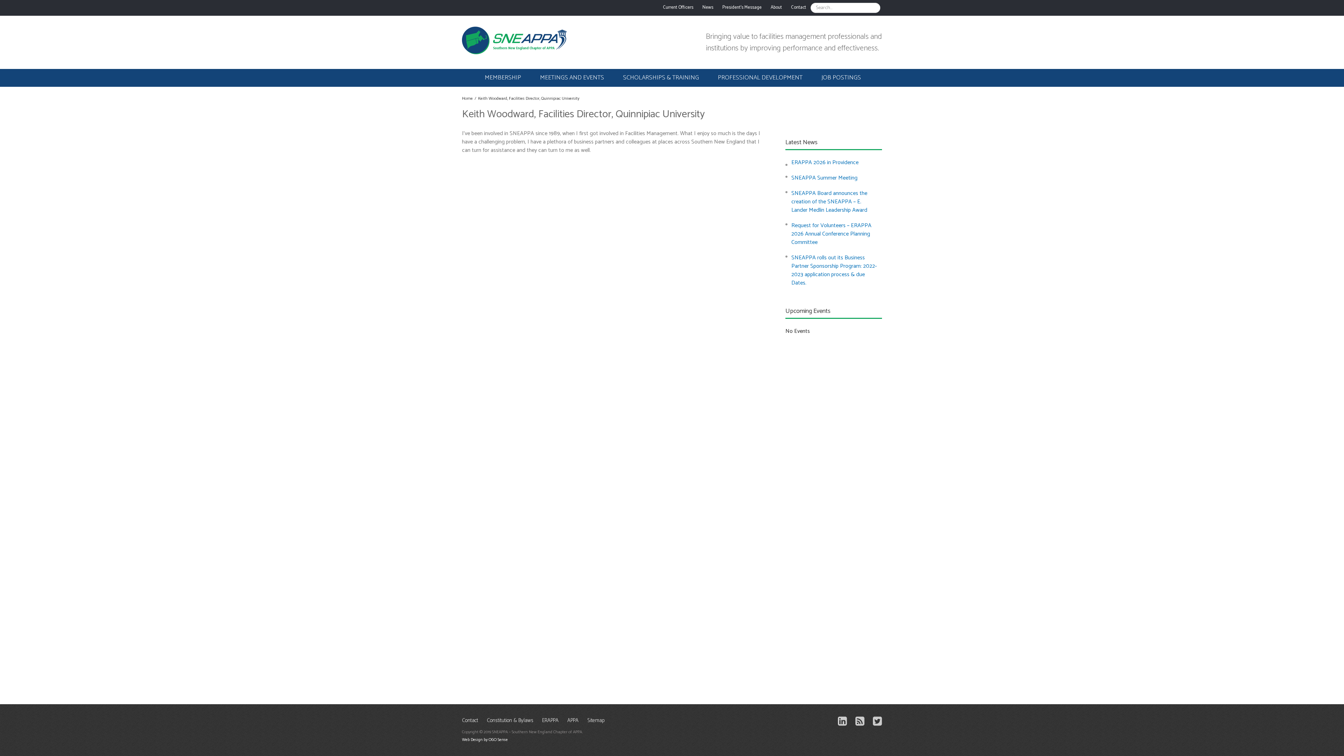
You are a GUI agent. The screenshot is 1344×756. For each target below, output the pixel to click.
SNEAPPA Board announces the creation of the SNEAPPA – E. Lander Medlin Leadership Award (829, 202)
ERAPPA (550, 721)
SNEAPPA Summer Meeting (824, 178)
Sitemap (596, 721)
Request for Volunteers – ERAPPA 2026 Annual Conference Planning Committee (831, 234)
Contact (470, 721)
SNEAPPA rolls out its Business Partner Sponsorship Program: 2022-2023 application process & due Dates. (834, 270)
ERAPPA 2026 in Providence (825, 162)
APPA (573, 721)
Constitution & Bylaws (510, 721)
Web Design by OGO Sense (485, 739)
